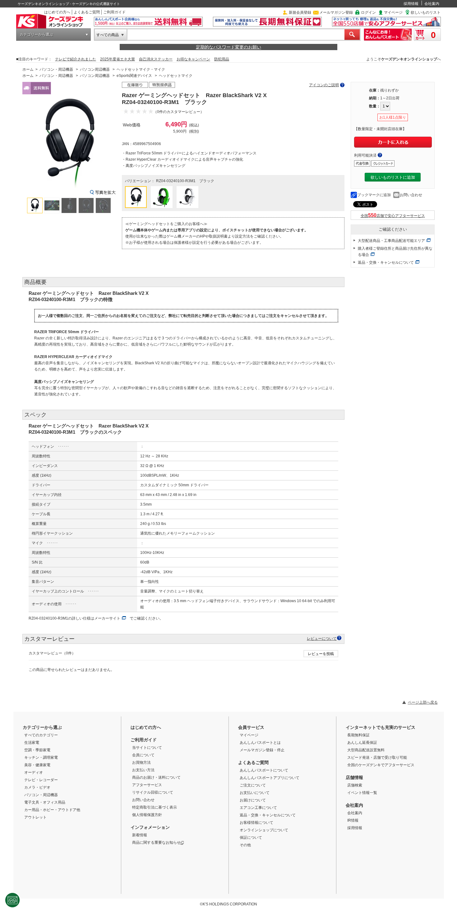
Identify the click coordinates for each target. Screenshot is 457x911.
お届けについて (253, 800)
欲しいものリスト (426, 12)
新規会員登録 (300, 12)
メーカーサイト (107, 618)
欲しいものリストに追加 (393, 177)
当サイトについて (147, 747)
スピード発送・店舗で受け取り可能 (377, 757)
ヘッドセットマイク (175, 75)
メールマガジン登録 (336, 12)
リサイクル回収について (152, 792)
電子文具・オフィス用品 (44, 802)
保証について (251, 837)
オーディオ (33, 772)
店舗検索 (354, 785)
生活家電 (31, 742)
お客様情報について (256, 822)
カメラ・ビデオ (37, 787)
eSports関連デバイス (134, 75)
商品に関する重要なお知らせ (156, 842)
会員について (143, 755)
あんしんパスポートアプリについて (269, 778)
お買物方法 (141, 762)
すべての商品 (107, 35)
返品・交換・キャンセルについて (386, 262)
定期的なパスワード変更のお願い (228, 47)
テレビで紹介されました (75, 59)
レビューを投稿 (321, 654)
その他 (245, 845)
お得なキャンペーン (193, 59)
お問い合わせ (411, 195)
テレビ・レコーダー (41, 780)
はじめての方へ (57, 12)
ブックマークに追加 (374, 195)
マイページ (393, 12)
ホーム (28, 69)
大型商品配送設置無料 (366, 750)
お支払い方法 (143, 770)
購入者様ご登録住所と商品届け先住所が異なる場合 (395, 251)
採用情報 (411, 4)
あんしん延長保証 (362, 742)
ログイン (368, 12)
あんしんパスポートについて (264, 770)
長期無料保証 (358, 735)
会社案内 (431, 4)
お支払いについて (255, 793)
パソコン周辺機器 (95, 69)
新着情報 (139, 835)
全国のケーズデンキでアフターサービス (380, 765)
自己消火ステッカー (156, 59)
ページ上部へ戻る (423, 702)
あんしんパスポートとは (260, 742)
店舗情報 (354, 777)
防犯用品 (221, 59)
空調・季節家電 (37, 750)
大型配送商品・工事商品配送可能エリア (391, 240)
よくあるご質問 (87, 12)
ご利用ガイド (114, 12)
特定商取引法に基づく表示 (154, 807)
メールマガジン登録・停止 (262, 750)
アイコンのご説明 (324, 85)
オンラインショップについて (264, 830)
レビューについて (322, 638)
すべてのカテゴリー (41, 735)
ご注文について (253, 785)
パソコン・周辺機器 (56, 69)
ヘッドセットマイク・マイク (141, 69)
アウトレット (35, 817)
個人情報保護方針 (147, 815)
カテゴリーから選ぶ (36, 34)
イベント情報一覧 (362, 793)
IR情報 (352, 820)
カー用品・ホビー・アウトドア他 (52, 810)
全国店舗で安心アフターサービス (393, 216)
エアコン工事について (258, 807)
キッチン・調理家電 (41, 757)
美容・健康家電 (37, 765)
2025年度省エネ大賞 (117, 59)
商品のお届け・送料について (156, 777)
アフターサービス (147, 785)
